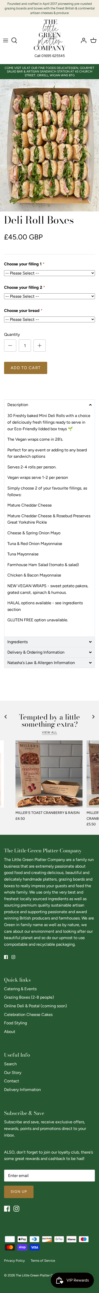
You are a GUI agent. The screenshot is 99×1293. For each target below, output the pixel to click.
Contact (11, 1081)
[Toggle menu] (5, 40)
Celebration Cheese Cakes (28, 1014)
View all (49, 732)
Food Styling (15, 1023)
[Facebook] (6, 957)
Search (10, 1063)
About (9, 1031)
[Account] (82, 40)
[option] (49, 145)
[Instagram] (13, 957)
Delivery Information (22, 1089)
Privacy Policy (14, 1260)
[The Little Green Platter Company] (49, 35)
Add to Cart (26, 367)
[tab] (49, 404)
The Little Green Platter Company (40, 1275)
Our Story (12, 1072)
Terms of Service (43, 1260)
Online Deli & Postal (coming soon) (35, 1005)
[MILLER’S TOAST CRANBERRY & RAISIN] (48, 774)
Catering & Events (20, 988)
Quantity (12, 334)
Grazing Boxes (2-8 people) (29, 997)
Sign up (19, 1191)
